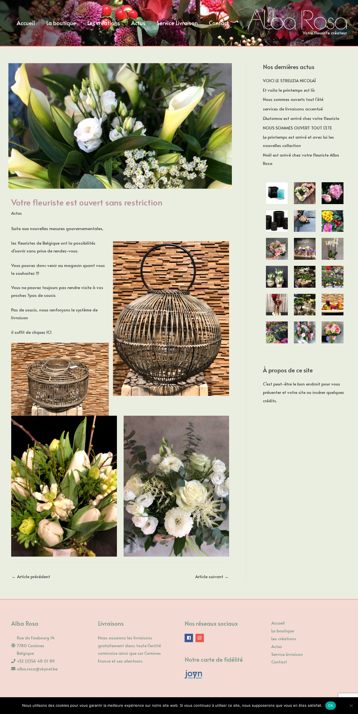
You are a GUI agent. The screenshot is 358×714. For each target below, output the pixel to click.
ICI (48, 332)
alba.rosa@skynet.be (37, 669)
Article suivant (212, 576)
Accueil (278, 623)
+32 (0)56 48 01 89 (36, 661)
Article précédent (31, 576)
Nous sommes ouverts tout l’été (293, 99)
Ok (330, 705)
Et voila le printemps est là (289, 90)
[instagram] (200, 638)
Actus (16, 213)
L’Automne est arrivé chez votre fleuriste (301, 118)
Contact (279, 662)
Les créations (283, 638)
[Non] (351, 705)
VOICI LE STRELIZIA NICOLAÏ (289, 80)
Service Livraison (287, 654)
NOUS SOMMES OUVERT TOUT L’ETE (297, 128)
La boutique (282, 630)
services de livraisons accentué (293, 109)
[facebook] (189, 638)
